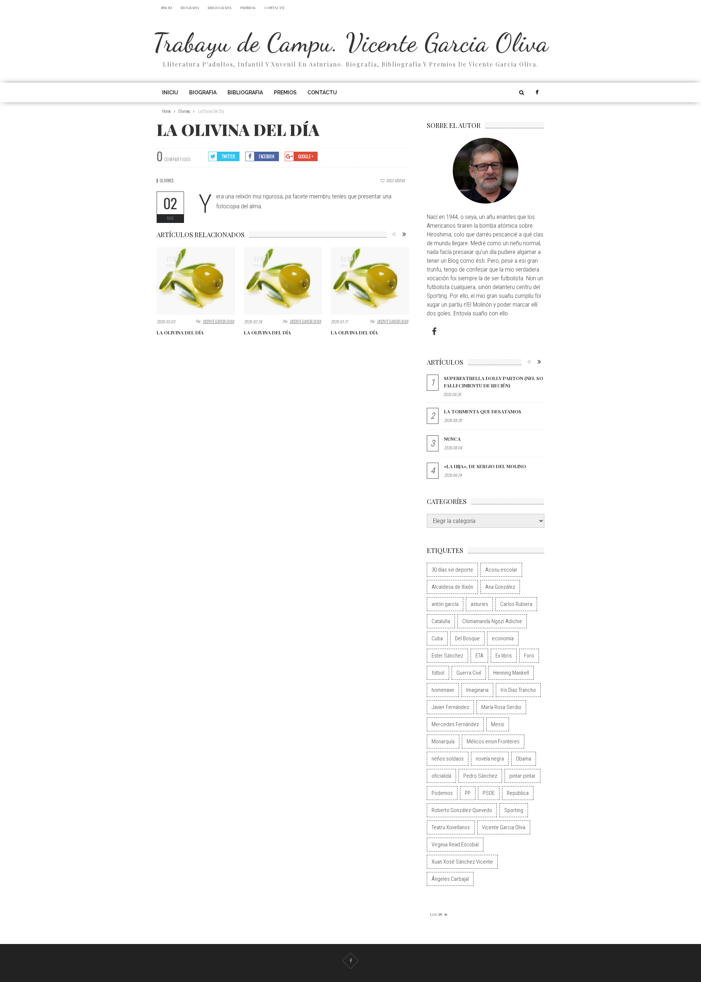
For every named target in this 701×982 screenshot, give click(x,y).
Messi (497, 724)
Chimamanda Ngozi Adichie (492, 621)
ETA (479, 655)
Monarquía (443, 741)
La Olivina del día (180, 332)
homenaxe (443, 690)
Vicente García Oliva (218, 321)
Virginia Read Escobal (455, 844)
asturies (479, 604)
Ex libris (503, 655)
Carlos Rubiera (516, 604)
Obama (523, 758)
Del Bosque (467, 638)
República (518, 793)
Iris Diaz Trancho (518, 690)
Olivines (166, 180)
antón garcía (445, 604)
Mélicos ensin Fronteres (493, 741)
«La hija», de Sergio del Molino (485, 466)
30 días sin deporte (452, 569)
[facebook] (536, 92)
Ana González (500, 587)
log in (436, 914)
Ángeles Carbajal (450, 879)
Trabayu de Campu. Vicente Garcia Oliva (351, 42)
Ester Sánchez (447, 655)
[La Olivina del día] (196, 281)
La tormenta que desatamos (482, 411)
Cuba (437, 638)
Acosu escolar (501, 569)
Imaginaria (477, 690)
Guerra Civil (468, 673)
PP (468, 793)
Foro (529, 655)
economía (503, 638)
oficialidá (441, 776)
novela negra (490, 758)
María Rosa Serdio (501, 707)
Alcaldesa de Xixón (452, 587)
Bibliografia (219, 7)
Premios (248, 7)
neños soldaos (448, 758)
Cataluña (441, 621)
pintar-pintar (522, 776)
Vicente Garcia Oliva (503, 827)
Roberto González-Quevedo (462, 810)
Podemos (442, 793)
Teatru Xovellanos (451, 827)
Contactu (274, 7)
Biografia (190, 7)
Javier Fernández (450, 707)
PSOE (489, 793)
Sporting (513, 810)
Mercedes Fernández (455, 724)
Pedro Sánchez (480, 776)
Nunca (452, 439)
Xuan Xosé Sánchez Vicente (462, 861)
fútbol (438, 673)
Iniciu (166, 7)
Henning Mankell (511, 673)
